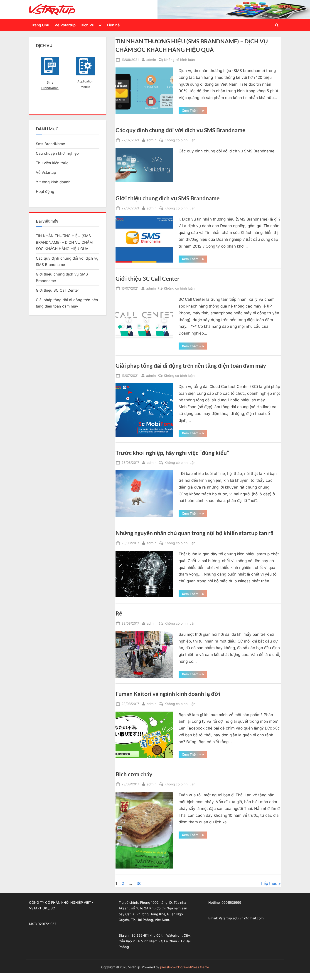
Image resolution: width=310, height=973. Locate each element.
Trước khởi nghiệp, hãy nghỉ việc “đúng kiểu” (172, 452)
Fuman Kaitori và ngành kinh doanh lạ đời (168, 693)
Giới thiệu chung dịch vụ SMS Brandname (167, 198)
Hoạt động (45, 191)
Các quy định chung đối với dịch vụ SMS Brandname (180, 130)
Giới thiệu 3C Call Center (148, 278)
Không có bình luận (179, 59)
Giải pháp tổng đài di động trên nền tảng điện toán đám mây (191, 365)
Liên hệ (113, 25)
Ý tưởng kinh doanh (53, 182)
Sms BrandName (50, 85)
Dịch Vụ (87, 25)
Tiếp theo (268, 883)
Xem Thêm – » (194, 111)
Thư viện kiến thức (52, 163)
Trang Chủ (40, 25)
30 (139, 883)
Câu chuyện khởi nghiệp (57, 153)
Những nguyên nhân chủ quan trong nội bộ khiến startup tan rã (194, 533)
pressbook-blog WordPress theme (184, 967)
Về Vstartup (65, 25)
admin (151, 59)
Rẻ (119, 613)
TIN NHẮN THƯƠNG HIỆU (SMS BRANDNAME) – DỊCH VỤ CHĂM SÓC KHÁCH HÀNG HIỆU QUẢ (64, 242)
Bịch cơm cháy (134, 774)
